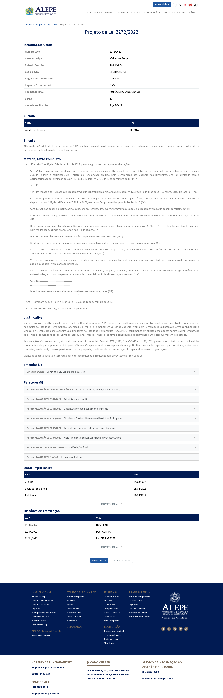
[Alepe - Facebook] (163, 629)
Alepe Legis (109, 643)
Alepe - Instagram (185, 5)
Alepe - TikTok (196, 5)
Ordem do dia (73, 608)
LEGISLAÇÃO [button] (188, 12)
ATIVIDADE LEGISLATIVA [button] (115, 12)
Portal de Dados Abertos (139, 616)
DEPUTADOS (136, 12)
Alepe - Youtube (190, 5)
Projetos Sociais (39, 620)
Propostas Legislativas (76, 596)
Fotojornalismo (111, 608)
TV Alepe (108, 600)
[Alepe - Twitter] (169, 629)
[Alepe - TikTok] (186, 629)
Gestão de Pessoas (137, 608)
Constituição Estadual (114, 631)
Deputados (74, 627)
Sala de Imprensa (111, 620)
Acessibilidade (162, 4)
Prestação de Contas (138, 612)
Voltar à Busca (99, 560)
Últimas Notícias (111, 596)
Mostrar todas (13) (110, 503)
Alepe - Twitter (180, 5)
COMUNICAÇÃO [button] (151, 12)
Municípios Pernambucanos (44, 612)
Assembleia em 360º (40, 616)
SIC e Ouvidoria (135, 600)
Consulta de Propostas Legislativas (41, 24)
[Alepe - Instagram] (175, 629)
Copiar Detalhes (122, 560)
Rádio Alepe (109, 604)
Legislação (112, 627)
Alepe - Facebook (175, 5)
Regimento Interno (112, 635)
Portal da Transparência (139, 596)
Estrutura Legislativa (40, 604)
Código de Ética (111, 639)
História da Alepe (39, 596)
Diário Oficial (110, 616)
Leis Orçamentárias (75, 616)
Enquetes (36, 608)
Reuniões (71, 600)
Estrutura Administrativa (42, 600)
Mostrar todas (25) (110, 546)
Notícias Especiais (112, 612)
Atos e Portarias (74, 612)
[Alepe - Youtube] (180, 629)
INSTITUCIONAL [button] (94, 12)
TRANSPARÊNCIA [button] (170, 12)
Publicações (72, 620)
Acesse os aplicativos (41, 635)
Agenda (70, 604)
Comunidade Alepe (40, 624)
